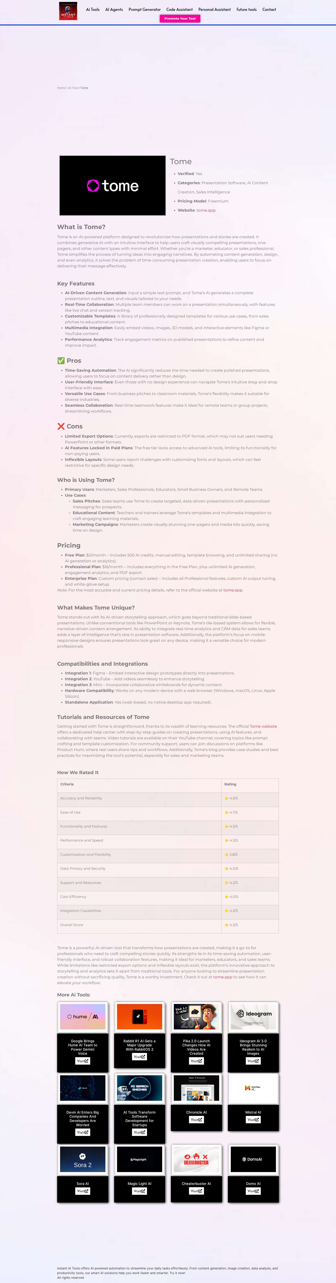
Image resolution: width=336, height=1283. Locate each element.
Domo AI (253, 1184)
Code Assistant (179, 9)
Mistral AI (253, 1112)
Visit (81, 1061)
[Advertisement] (168, 54)
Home (61, 88)
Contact (269, 9)
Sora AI (83, 1184)
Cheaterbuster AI (196, 1184)
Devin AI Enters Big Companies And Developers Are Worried (82, 1118)
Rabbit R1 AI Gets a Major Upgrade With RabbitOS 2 (139, 1045)
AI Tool (73, 88)
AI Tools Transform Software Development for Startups (139, 1118)
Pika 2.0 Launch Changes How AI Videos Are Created (196, 1047)
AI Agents (114, 9)
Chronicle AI (196, 1112)
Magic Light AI (139, 1184)
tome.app (206, 210)
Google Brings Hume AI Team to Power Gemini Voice (82, 1047)
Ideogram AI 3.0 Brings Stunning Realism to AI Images (253, 1047)
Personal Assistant (215, 9)
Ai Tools (93, 9)
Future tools (247, 9)
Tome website (263, 726)
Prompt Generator (145, 9)
